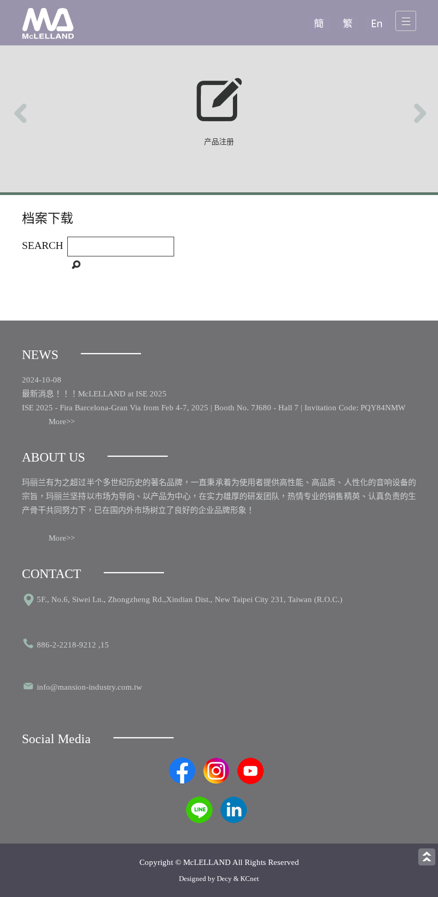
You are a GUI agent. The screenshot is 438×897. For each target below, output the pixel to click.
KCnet (249, 879)
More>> (62, 421)
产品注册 (219, 142)
